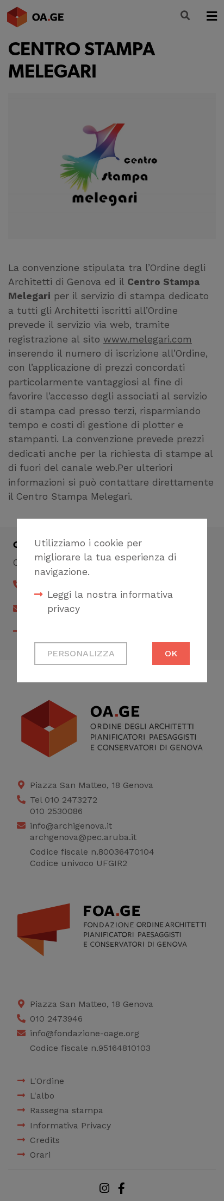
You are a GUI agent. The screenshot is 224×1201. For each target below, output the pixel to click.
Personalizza (81, 653)
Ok (171, 653)
